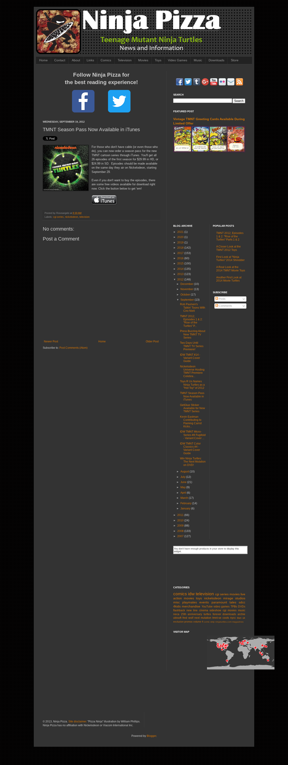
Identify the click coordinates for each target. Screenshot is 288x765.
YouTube (207, 606)
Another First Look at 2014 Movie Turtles (228, 279)
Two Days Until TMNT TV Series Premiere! (191, 346)
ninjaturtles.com (223, 622)
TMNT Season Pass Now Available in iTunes (192, 396)
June (183, 482)
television (84, 216)
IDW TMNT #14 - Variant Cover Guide (190, 358)
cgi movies (230, 610)
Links (90, 60)
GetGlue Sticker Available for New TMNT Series (192, 408)
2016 (180, 258)
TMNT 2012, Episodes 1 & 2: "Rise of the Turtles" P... (191, 321)
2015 (180, 263)
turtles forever (212, 614)
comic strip (209, 622)
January (185, 508)
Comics (106, 60)
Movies (143, 60)
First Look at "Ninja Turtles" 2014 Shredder (230, 258)
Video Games (177, 60)
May (183, 487)
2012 (180, 279)
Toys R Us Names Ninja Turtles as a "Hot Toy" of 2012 (192, 384)
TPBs (234, 606)
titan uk (241, 617)
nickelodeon (71, 216)
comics (180, 593)
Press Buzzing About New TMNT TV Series (192, 334)
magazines (237, 622)
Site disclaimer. (77, 721)
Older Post (152, 341)
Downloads (216, 60)
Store (234, 60)
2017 (180, 253)
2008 (180, 531)
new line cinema (197, 610)
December (187, 284)
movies (235, 594)
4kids (177, 606)
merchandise (191, 606)
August (185, 471)
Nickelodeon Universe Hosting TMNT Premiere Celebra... (192, 371)
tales (233, 602)
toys (199, 598)
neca (176, 614)
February (186, 503)
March (184, 497)
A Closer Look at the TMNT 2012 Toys (228, 248)
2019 (180, 242)
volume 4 (198, 621)
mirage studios (234, 598)
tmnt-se (216, 617)
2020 (180, 237)
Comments (225, 305)
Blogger (151, 736)
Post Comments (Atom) (73, 347)
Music (198, 60)
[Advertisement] (209, 188)
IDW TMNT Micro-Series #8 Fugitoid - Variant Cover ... (193, 435)
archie (241, 614)
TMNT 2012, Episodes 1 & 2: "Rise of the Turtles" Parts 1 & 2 (229, 236)
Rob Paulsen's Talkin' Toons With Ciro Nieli (192, 307)
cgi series (58, 216)
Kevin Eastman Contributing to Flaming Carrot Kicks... (191, 421)
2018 (180, 247)
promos (188, 621)
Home (43, 60)
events (204, 602)
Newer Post (51, 341)
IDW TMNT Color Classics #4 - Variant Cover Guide (190, 448)
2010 (180, 520)
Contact (59, 60)
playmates (189, 602)
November (187, 289)
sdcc (242, 602)
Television (125, 60)
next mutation (202, 617)
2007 (180, 536)
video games (222, 606)
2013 (180, 274)
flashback (179, 610)
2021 (180, 232)
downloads (229, 614)
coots (226, 617)
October (185, 294)
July (183, 477)
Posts (221, 298)
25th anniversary (191, 614)
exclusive (178, 621)
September (187, 299)
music (241, 610)
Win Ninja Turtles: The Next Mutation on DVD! (193, 462)
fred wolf (187, 617)
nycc (233, 617)
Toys (158, 60)
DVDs (241, 606)
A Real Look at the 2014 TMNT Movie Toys (230, 269)
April (183, 492)
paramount (219, 602)
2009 (180, 525)
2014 (180, 268)
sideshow (215, 610)
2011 (180, 515)
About (76, 60)
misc (176, 602)
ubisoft (177, 617)
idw (191, 593)
